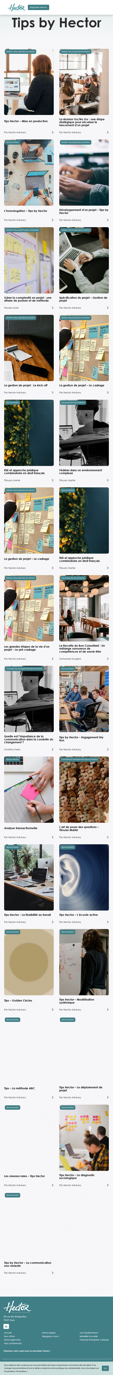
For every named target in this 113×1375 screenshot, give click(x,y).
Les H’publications (89, 1332)
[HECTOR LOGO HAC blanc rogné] (17, 1301)
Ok (105, 1368)
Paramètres (21, 1371)
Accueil (7, 1332)
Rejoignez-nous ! (50, 1336)
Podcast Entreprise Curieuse (94, 1339)
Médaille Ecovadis (89, 1336)
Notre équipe (49, 1332)
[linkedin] (6, 1326)
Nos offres (9, 1336)
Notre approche (12, 1339)
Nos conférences (13, 1343)
